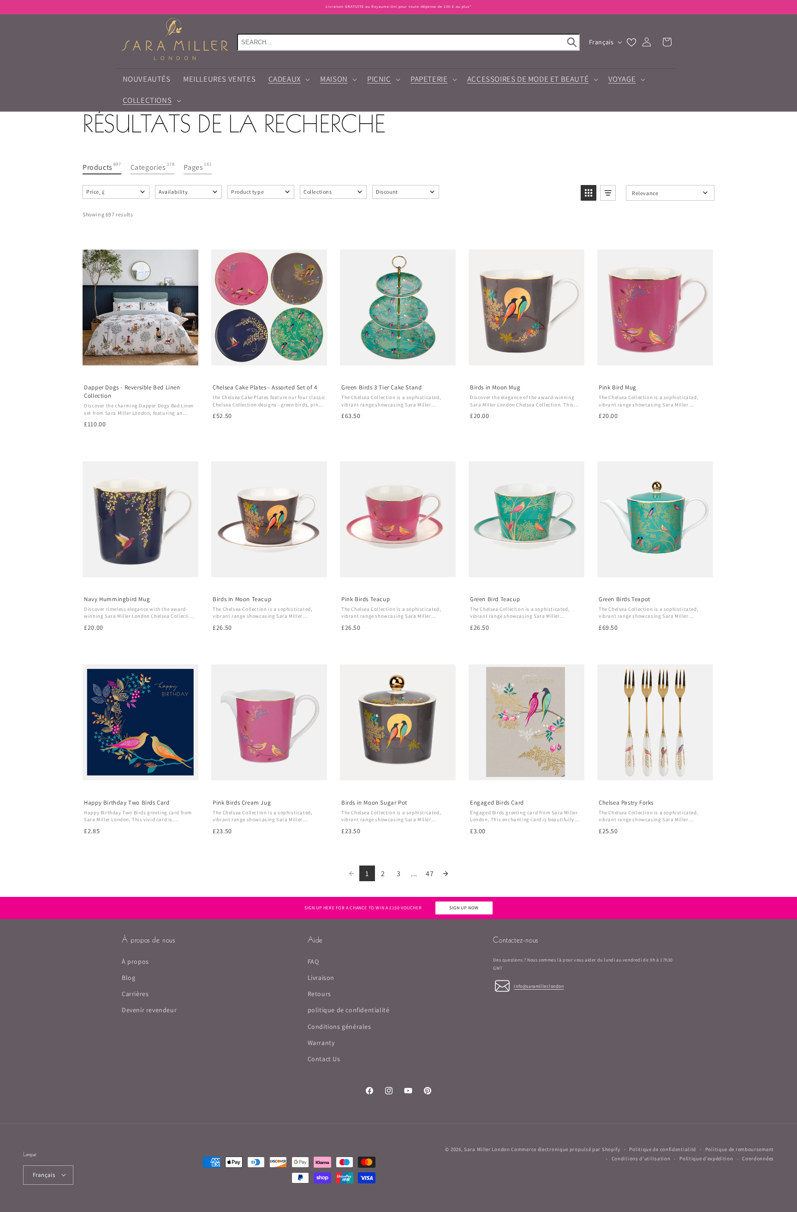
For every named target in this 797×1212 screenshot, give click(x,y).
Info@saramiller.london (539, 986)
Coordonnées (758, 1158)
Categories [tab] (153, 166)
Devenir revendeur (149, 1010)
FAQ (313, 961)
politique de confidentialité (349, 1010)
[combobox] (408, 42)
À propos (135, 961)
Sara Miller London (487, 1149)
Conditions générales (339, 1026)
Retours (319, 994)
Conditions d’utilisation (641, 1158)
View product (140, 366)
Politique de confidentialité (662, 1149)
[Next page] (445, 873)
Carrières (135, 994)
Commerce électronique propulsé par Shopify (565, 1149)
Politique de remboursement (739, 1149)
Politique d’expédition (706, 1158)
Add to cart (269, 366)
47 (430, 873)
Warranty (321, 1042)
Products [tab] (102, 166)
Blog (128, 977)
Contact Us (324, 1058)
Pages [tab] (198, 166)
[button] (288, 79)
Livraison (321, 977)
